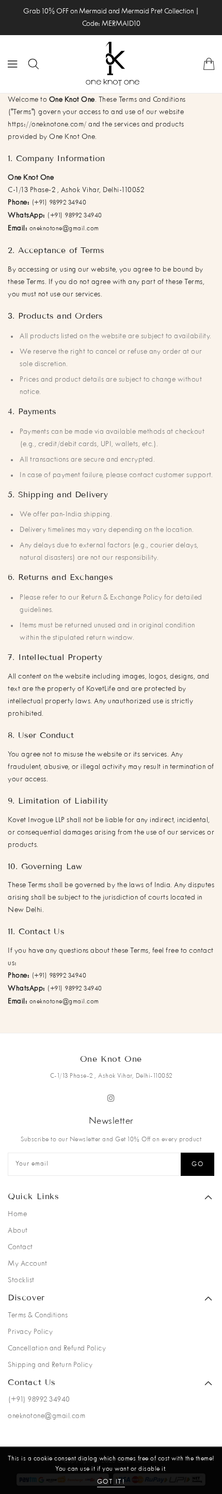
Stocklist (21, 1280)
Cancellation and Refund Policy (57, 1348)
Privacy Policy (30, 1331)
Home (17, 1214)
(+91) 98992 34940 (59, 203)
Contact (20, 1247)
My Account (27, 1263)
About (18, 1230)
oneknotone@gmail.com (64, 229)
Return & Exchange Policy (121, 597)
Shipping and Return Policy (50, 1365)
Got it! (111, 1482)
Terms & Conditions (38, 1315)
